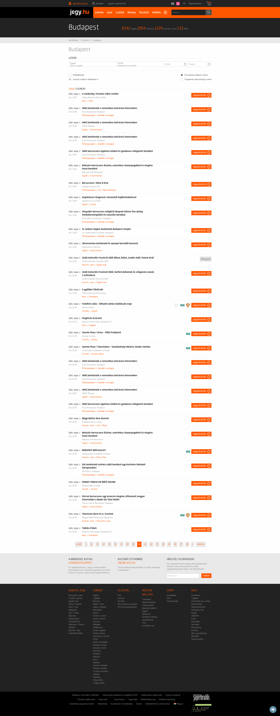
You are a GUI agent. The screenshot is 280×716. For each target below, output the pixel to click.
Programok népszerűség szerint (198, 79)
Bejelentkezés (195, 3)
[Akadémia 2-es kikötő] (139, 66)
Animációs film (197, 610)
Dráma (94, 340)
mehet (206, 575)
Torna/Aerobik (172, 601)
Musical (96, 601)
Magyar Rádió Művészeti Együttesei (97, 517)
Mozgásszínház (99, 645)
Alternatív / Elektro (76, 624)
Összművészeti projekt (127, 604)
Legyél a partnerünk (117, 3)
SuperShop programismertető (81, 704)
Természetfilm (197, 639)
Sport (170, 590)
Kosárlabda (171, 595)
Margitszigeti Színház (91, 486)
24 (163, 544)
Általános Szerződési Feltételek (85, 695)
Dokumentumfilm (198, 607)
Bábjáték (96, 624)
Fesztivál (124, 590)
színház (99, 12)
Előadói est (98, 627)
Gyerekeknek (147, 620)
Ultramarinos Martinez (91, 247)
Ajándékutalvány (80, 3)
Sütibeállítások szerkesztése (157, 704)
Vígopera (97, 677)
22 (151, 544)
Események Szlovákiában (122, 704)
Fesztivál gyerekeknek (127, 607)
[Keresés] (208, 12)
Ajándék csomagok (106, 115)
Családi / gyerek (75, 598)
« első (79, 544)
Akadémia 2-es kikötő (91, 201)
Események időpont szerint (196, 75)
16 (115, 544)
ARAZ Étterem (88, 126)
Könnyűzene (74, 619)
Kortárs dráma (98, 354)
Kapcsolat (103, 699)
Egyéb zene (102, 265)
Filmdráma (93, 297)
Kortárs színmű (99, 616)
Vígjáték (92, 325)
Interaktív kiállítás (149, 617)
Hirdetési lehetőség (167, 699)
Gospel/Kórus (74, 621)
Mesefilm (195, 636)
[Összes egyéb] (91, 66)
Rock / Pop (101, 457)
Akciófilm (195, 624)
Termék (85, 489)
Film (119, 595)
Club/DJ (72, 627)
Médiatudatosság (148, 699)
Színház (85, 311)
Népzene (72, 616)
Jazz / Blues (102, 425)
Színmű (96, 621)
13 (97, 544)
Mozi (84, 101)
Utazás (93, 204)
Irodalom (96, 654)
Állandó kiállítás (149, 602)
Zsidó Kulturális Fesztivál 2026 (95, 261)
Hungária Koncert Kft (91, 186)
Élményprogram (88, 115)
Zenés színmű (99, 619)
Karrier (139, 704)
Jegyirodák (132, 699)
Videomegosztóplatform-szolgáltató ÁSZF (120, 695)
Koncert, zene (88, 265)
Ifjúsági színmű (99, 648)
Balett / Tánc (98, 604)
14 (103, 544)
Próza (95, 639)
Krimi (91, 101)
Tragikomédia (98, 683)
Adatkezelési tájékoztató (151, 695)
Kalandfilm (195, 621)
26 (175, 544)
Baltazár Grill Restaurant (92, 172)
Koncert (121, 598)
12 (91, 544)
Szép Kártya (119, 699)
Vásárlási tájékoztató (86, 699)
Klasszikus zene (104, 521)
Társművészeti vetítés (200, 601)
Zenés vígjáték (99, 630)
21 (145, 544)
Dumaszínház (88, 307)
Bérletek (99, 3)
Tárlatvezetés (148, 605)
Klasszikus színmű (101, 636)
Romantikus (196, 627)
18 (127, 544)
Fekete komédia (100, 668)
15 (109, 544)
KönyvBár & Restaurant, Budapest (96, 218)
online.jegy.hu (126, 562)
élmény (131, 12)
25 (169, 544)
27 (181, 544)
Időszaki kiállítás (149, 608)
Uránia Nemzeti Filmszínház (94, 97)
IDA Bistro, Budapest (91, 471)
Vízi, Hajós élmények (107, 190)
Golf (168, 598)
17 (121, 544)
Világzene (73, 610)
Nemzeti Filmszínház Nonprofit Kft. (97, 322)
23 (157, 544)
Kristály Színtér (88, 336)
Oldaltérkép (102, 704)
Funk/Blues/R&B (76, 633)
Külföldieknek (78, 75)
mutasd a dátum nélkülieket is (85, 79)
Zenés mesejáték (100, 642)
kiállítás (156, 12)
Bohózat (96, 657)
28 (187, 544)
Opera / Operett (75, 604)
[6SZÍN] (139, 63)
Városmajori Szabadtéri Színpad (95, 350)
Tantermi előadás (100, 665)
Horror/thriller (196, 604)
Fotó (144, 623)
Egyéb (85, 130)
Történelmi (146, 599)
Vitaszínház (98, 680)
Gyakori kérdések (173, 695)
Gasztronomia (96, 130)
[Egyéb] (91, 63)
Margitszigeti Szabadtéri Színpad (96, 454)
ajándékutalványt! (80, 562)
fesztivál (144, 12)
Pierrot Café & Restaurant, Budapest (97, 503)
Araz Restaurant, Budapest (93, 112)
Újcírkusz (97, 651)
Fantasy (194, 630)
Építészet (146, 614)
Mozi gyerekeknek (199, 633)
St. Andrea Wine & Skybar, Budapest (97, 233)
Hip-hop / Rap (74, 630)
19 (133, 544)
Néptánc (96, 662)
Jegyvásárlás (199, 95)
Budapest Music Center (92, 422)
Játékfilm (195, 616)
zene (109, 12)
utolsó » (200, 544)
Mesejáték (97, 610)
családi (120, 12)
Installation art (148, 626)
